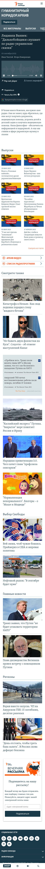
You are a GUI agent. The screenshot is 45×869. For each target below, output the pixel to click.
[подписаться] (9, 844)
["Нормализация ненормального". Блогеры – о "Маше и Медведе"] (22, 484)
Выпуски (30, 29)
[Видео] (28, 866)
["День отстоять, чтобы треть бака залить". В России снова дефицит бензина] (22, 729)
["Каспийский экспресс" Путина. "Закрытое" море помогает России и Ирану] (22, 410)
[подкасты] (17, 866)
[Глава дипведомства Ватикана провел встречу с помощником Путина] (22, 646)
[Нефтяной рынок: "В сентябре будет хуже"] (22, 567)
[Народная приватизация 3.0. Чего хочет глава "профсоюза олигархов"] (22, 447)
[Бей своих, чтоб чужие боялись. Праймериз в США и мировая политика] (22, 530)
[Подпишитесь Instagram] (31, 838)
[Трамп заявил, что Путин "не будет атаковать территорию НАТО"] (22, 609)
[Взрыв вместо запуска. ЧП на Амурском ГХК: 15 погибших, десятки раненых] (22, 692)
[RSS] (37, 838)
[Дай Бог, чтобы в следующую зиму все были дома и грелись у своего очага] (34, 221)
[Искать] (38, 866)
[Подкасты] (3, 844)
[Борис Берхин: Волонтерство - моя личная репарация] (34, 160)
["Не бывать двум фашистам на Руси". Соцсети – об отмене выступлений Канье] (22, 327)
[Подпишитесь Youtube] (20, 838)
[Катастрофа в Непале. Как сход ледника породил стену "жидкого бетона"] (22, 290)
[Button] (8, 90)
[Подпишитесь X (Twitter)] (15, 838)
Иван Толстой (7, 57)
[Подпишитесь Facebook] (9, 838)
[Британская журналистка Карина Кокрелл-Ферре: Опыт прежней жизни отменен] (11, 188)
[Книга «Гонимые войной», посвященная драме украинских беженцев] (11, 160)
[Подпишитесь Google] (3, 838)
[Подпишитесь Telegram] (26, 838)
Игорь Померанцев (22, 57)
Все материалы (12, 29)
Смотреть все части (36, 248)
